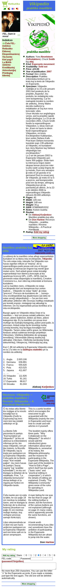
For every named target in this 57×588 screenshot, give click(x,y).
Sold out (42, 66)
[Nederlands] (9, 9)
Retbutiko (7, 48)
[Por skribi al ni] (19, 35)
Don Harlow (38, 220)
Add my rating (41, 232)
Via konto (7, 57)
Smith (52, 59)
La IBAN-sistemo (7, 63)
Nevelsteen (47, 57)
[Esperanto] (5, 9)
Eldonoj (6, 51)
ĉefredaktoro (33, 59)
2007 (49, 71)
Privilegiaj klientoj (7, 74)
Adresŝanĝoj (9, 70)
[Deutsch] (17, 9)
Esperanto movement (43, 64)
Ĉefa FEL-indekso (8, 44)
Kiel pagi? (7, 59)
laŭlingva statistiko (32, 349)
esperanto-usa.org (49, 402)
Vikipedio (47, 259)
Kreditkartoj (8, 67)
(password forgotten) (13, 561)
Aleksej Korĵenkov (41, 215)
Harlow (50, 542)
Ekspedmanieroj (11, 54)
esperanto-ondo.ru (45, 253)
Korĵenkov (48, 387)
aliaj (31, 62)
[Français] (13, 9)
